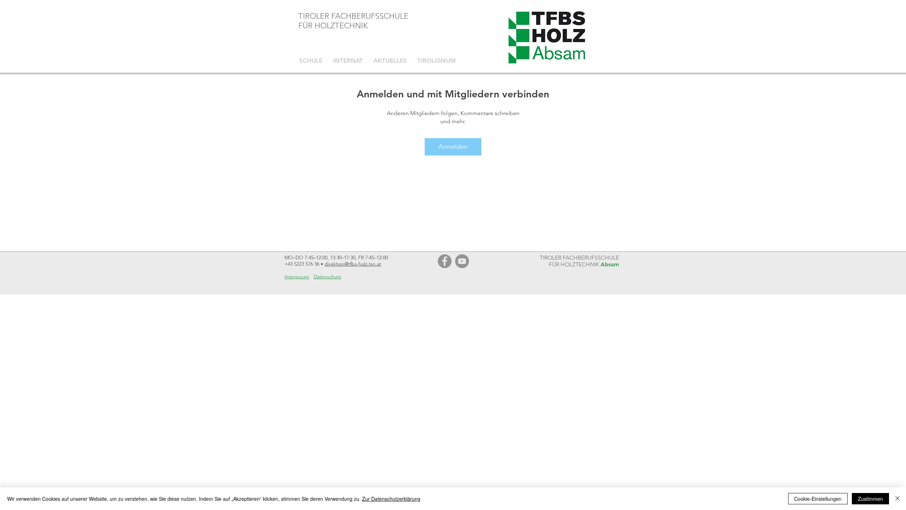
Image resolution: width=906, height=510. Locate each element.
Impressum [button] (297, 276)
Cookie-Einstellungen (818, 498)
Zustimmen (870, 498)
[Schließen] (897, 498)
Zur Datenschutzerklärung (391, 498)
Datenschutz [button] (327, 276)
